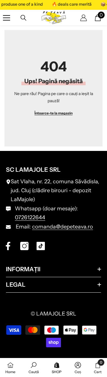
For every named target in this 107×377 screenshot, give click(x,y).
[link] (34, 367)
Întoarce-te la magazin (53, 113)
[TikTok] (41, 246)
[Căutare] (23, 17)
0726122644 (30, 217)
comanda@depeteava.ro (62, 226)
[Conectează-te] (83, 18)
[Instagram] (24, 246)
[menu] (6, 17)
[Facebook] (8, 246)
